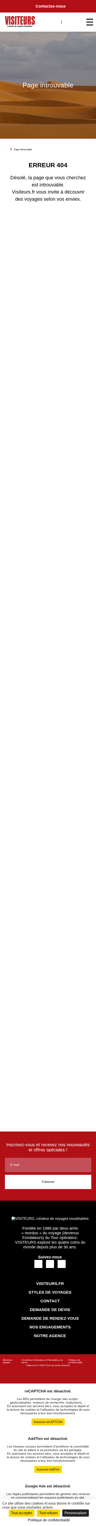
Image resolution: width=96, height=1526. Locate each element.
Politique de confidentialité (75, 1361)
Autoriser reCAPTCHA (48, 1422)
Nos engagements (50, 1327)
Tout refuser (48, 1513)
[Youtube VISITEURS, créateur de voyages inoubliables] (62, 1264)
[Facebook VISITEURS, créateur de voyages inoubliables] (38, 1264)
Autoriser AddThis (48, 1469)
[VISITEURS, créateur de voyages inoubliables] (20, 22)
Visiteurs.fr (31, 1365)
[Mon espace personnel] (68, 21)
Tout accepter (21, 1513)
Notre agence (50, 1336)
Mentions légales (7, 1361)
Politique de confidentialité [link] (49, 1520)
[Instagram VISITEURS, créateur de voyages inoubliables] (50, 1264)
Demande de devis (50, 1309)
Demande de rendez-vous (50, 1318)
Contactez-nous (50, 6)
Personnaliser (76, 1513)
